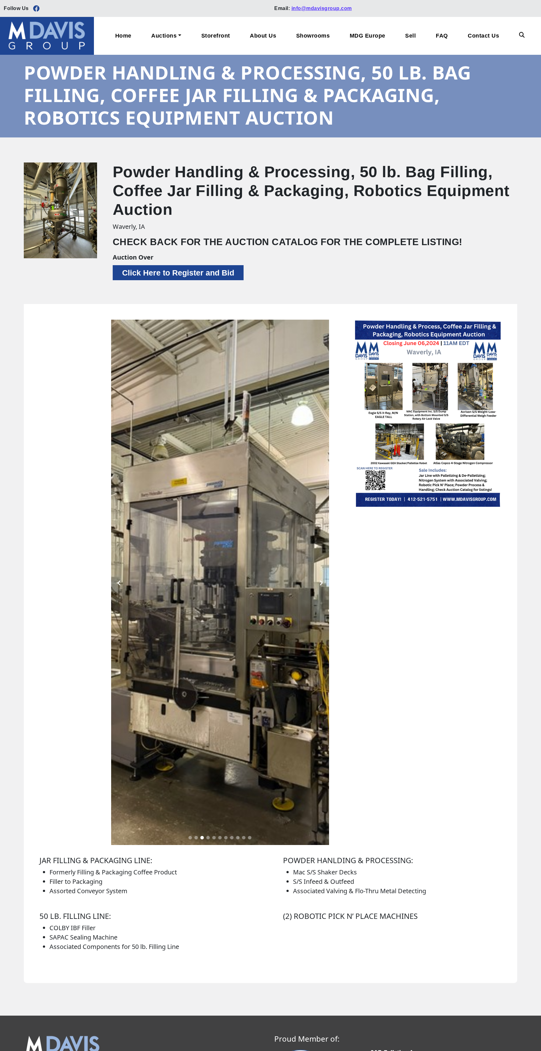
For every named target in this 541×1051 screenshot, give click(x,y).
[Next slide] (321, 582)
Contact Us (483, 36)
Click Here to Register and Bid (178, 272)
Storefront (215, 36)
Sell (410, 36)
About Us (263, 36)
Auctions (164, 36)
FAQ (442, 36)
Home (123, 36)
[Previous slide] (119, 582)
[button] (190, 837)
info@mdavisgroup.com (321, 8)
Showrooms (313, 36)
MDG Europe (367, 36)
